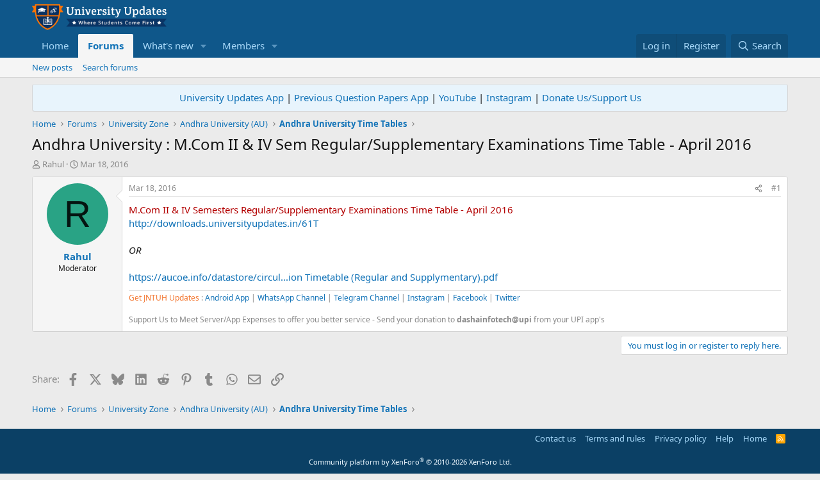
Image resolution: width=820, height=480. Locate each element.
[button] (204, 46)
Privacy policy (681, 438)
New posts (52, 67)
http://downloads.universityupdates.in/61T (223, 223)
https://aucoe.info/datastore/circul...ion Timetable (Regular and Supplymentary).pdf (313, 276)
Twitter (507, 297)
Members (243, 45)
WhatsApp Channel (291, 297)
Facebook (470, 297)
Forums (106, 45)
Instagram (509, 97)
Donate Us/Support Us (591, 97)
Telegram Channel (366, 297)
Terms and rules (615, 438)
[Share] (758, 188)
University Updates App (231, 97)
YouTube (457, 97)
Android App (227, 297)
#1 (776, 188)
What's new (168, 45)
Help (725, 438)
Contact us (555, 438)
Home (55, 45)
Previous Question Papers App (361, 97)
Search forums (110, 67)
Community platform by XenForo (410, 462)
